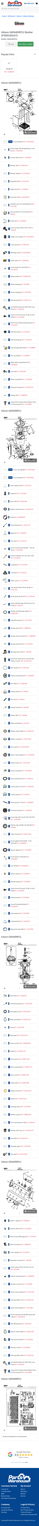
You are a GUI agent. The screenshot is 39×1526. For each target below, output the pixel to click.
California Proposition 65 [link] (29, 1514)
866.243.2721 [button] (29, 3)
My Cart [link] (23, 1496)
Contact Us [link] (4, 1489)
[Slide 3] (19, 1462)
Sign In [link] (23, 1489)
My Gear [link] (23, 1494)
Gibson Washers (28, 16)
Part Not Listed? (25, 44)
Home (4, 16)
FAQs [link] (2, 1494)
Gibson (19, 16)
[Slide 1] (12, 1462)
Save (12, 44)
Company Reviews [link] (7, 1510)
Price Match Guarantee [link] (8, 1498)
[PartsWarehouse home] (17, 3)
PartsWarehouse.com (17, 1520)
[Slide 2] (16, 1462)
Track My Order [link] (6, 1491)
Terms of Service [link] (26, 1512)
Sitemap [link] (4, 1512)
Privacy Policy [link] (25, 1508)
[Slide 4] (22, 1462)
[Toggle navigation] (2, 3)
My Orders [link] (24, 1491)
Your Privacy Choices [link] (27, 1510)
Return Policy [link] (5, 1496)
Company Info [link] (5, 1508)
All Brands (11, 16)
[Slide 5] (26, 1462)
